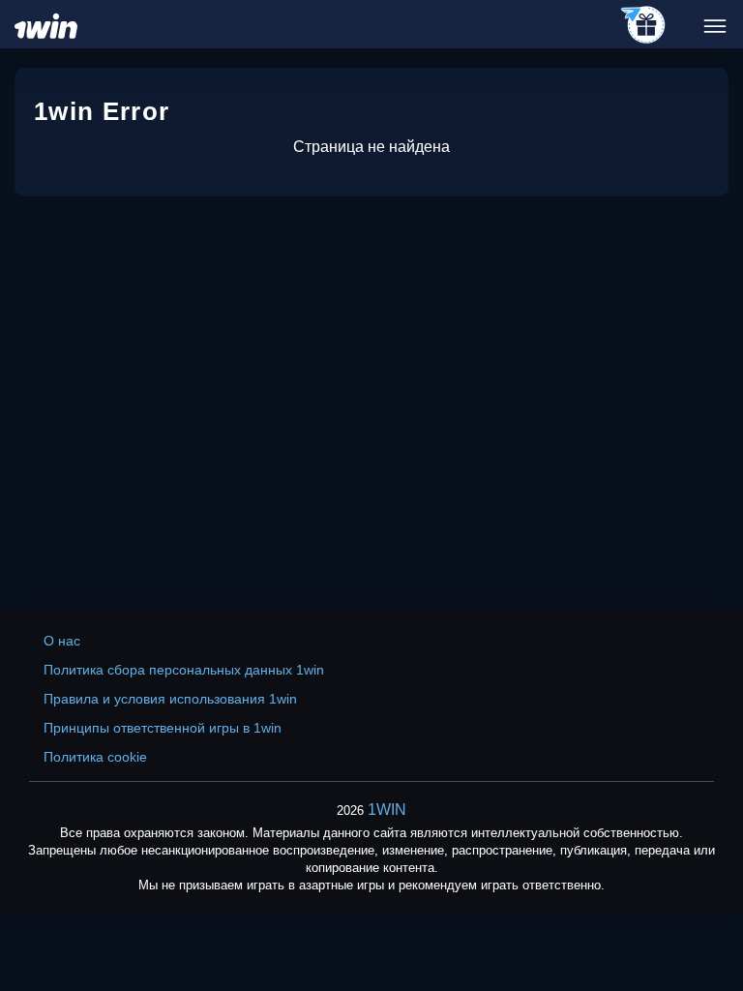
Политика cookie (95, 757)
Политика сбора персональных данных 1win (184, 669)
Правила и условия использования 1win (170, 698)
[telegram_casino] (644, 26)
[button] (709, 908)
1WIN (387, 809)
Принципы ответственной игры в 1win (163, 728)
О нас (62, 640)
